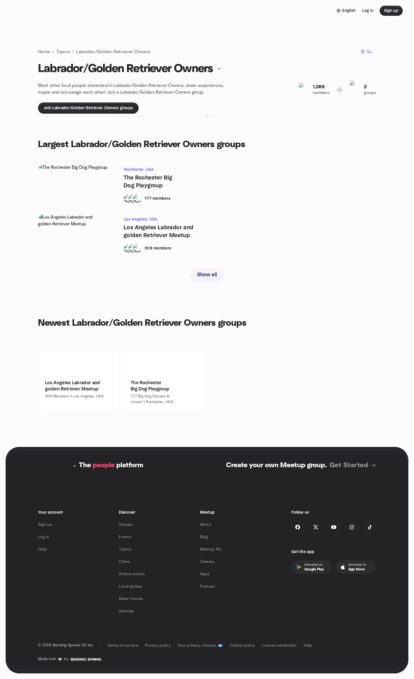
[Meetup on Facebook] (297, 527)
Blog (204, 537)
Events (125, 537)
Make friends (131, 599)
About (205, 525)
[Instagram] (352, 527)
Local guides (130, 586)
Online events (132, 574)
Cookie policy (242, 645)
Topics (63, 52)
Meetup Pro (211, 549)
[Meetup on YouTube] (334, 527)
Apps (205, 574)
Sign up (45, 525)
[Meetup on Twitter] (316, 527)
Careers (207, 562)
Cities (124, 562)
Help (42, 549)
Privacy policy (158, 645)
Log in (43, 537)
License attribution (279, 645)
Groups (126, 525)
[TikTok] (370, 527)
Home (44, 52)
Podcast (207, 586)
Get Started (349, 465)
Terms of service (123, 645)
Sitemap (126, 611)
